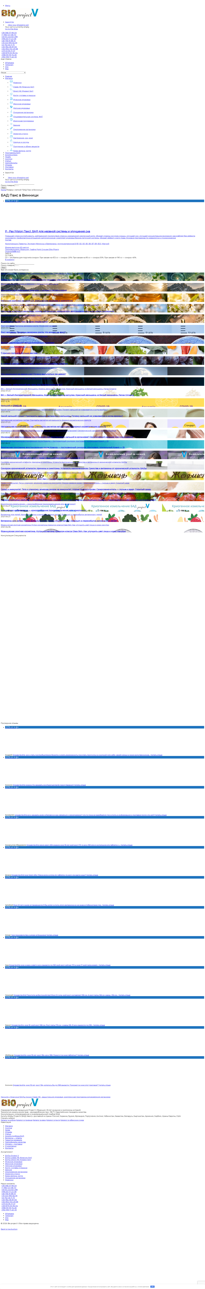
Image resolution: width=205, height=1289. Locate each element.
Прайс (8, 157)
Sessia (7, 1130)
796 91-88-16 (8, 41)
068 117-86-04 (9, 33)
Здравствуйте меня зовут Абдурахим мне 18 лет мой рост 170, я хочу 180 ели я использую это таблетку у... (74, 845)
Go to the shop (11, 29)
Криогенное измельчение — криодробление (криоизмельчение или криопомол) (43, 510)
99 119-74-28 (9, 55)
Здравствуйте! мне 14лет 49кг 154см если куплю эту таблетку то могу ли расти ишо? (48, 875)
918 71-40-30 (9, 57)
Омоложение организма (16, 1172)
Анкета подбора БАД (14, 1136)
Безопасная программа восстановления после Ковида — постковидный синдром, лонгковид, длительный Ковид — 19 (62, 447)
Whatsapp (9, 63)
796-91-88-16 (8, 1194)
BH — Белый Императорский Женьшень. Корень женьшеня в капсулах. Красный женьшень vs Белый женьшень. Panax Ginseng (67, 395)
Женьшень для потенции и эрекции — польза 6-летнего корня (34, 290)
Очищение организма (15, 1178)
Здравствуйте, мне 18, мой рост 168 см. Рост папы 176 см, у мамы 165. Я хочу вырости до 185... (52, 1025)
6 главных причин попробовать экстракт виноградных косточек (34, 363)
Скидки (8, 159)
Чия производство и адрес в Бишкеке (28, 935)
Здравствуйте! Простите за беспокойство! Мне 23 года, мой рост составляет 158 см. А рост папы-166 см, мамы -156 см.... (66, 995)
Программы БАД (12, 153)
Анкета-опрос (11, 155)
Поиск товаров (7, 185)
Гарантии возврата (13, 1140)
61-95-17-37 (8, 1204)
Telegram (9, 65)
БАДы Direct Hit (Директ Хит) (18, 1160)
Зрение (8, 1170)
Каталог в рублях (8, 1120)
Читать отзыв (156, 755)
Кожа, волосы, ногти (14, 1176)
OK (153, 1286)
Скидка (8, 1128)
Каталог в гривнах (24, 1120)
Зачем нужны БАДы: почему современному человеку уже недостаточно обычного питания (48, 279)
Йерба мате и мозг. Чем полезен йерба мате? (24, 321)
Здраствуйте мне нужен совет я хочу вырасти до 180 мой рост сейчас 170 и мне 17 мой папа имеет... (54, 965)
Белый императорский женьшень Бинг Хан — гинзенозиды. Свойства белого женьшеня (47, 479)
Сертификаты (11, 163)
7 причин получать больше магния (19, 353)
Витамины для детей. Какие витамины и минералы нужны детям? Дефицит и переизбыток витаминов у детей (59, 521)
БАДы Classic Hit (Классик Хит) (18, 1158)
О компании (10, 1146)
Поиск (4, 188)
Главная (8, 76)
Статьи (8, 161)
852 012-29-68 (9, 49)
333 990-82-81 (9, 43)
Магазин (9, 78)
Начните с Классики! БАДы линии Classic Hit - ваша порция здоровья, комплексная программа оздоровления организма (55, 1097)
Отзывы (8, 165)
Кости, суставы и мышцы (16, 1168)
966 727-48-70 (8, 35)
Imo (6, 67)
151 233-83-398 (9, 37)
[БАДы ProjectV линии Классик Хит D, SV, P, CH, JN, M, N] (149, 1097)
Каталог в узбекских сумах (72, 1120)
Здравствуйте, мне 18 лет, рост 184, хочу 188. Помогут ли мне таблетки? (45, 1055)
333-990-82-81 (9, 1196)
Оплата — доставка (13, 1144)
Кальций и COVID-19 (11, 405)
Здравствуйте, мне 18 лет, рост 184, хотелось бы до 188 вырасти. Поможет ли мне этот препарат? (56, 1085)
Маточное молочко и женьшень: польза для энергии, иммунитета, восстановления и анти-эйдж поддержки (57, 311)
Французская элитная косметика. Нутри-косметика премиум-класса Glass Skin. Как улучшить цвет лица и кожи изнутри (63, 531)
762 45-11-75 (8, 45)
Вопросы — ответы (13, 1138)
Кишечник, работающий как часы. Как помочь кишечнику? (31, 384)
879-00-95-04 (9, 1206)
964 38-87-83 (9, 47)
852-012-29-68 (9, 1202)
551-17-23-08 (8, 1192)
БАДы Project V (12, 1156)
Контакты (9, 169)
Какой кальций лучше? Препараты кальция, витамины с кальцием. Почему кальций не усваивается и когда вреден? (62, 416)
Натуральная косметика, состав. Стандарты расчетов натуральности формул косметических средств (53, 426)
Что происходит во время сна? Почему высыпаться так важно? (33, 374)
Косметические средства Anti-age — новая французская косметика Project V (40, 458)
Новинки (9, 1180)
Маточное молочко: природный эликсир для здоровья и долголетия (37, 300)
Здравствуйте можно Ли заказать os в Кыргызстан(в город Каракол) (43, 785)
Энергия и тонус (12, 1174)
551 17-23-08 (8, 39)
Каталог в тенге (53, 1120)
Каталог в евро (39, 1120)
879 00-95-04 (9, 53)
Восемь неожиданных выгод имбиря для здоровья (27, 342)
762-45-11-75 (8, 1198)
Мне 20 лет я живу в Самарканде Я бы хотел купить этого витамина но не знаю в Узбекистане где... (57, 905)
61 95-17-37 (8, 51)
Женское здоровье (13, 1164)
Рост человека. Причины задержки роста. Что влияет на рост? (33, 332)
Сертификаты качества (15, 1142)
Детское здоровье (13, 1166)
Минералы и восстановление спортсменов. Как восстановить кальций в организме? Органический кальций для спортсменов (67, 437)
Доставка (9, 167)
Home (3, 190)
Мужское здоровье (13, 1162)
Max (7, 69)
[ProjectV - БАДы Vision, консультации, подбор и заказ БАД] (20, 18)
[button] (9, 260)
